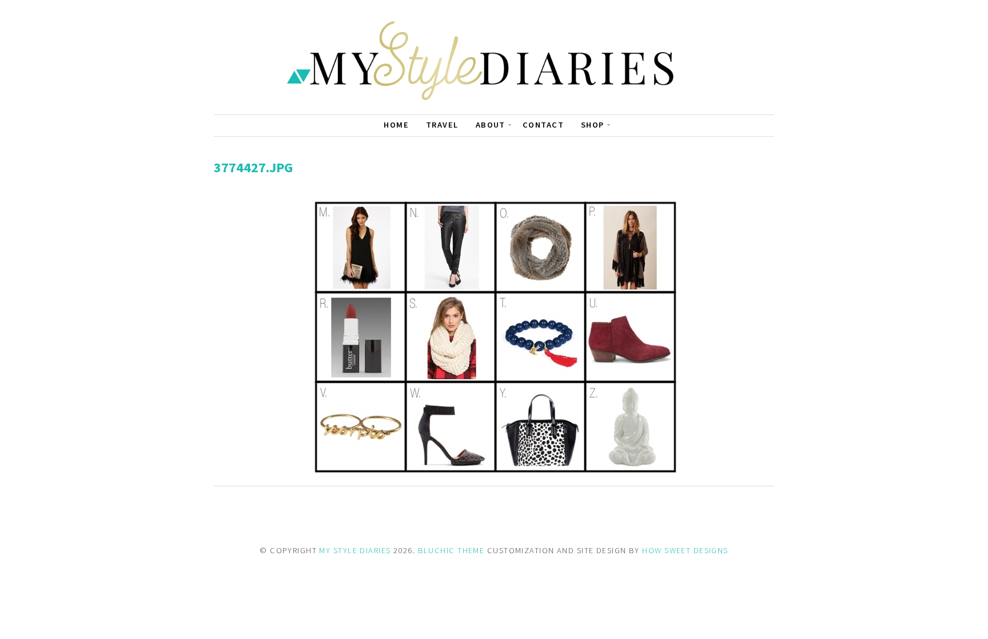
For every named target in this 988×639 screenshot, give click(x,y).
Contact (543, 125)
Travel (442, 125)
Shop (592, 125)
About (490, 125)
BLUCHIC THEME (451, 550)
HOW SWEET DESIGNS (685, 550)
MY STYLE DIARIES (355, 550)
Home (396, 125)
